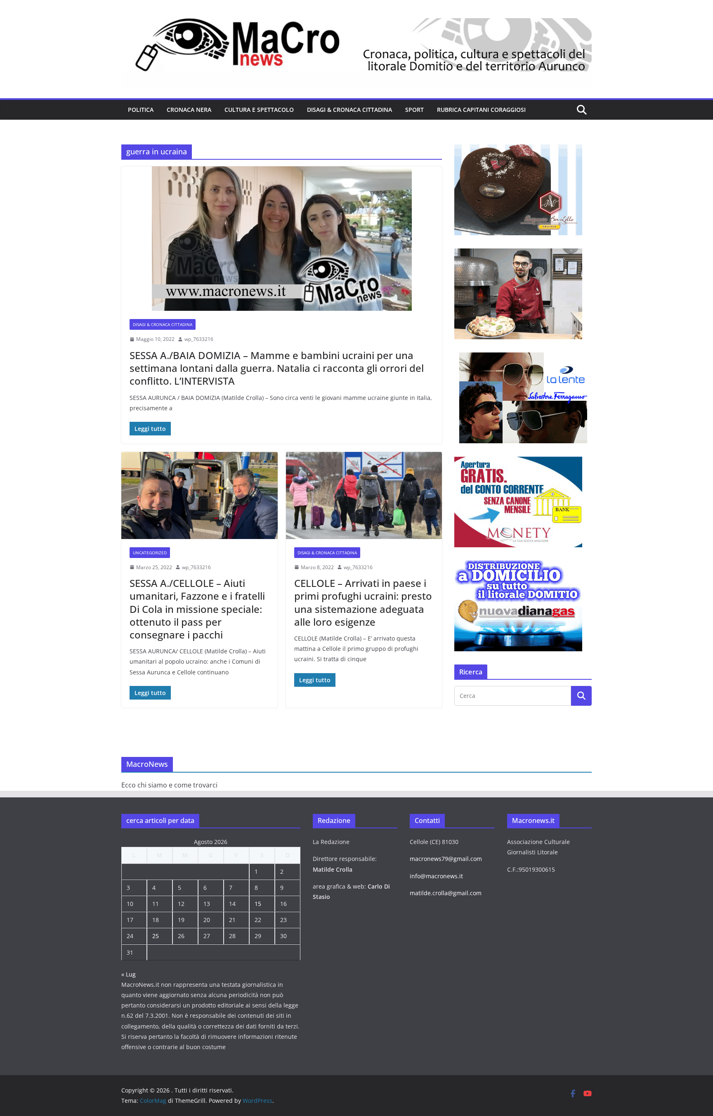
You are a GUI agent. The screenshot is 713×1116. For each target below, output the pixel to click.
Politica (140, 109)
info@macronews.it (436, 876)
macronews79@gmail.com (446, 859)
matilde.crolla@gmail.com (446, 893)
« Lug (128, 974)
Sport (414, 109)
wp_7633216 (198, 339)
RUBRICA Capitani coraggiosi (481, 109)
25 (155, 936)
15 (258, 904)
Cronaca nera (189, 109)
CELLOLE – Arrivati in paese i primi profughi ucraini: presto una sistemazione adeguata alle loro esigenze (363, 602)
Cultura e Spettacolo (259, 109)
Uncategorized (150, 553)
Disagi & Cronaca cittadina (349, 109)
